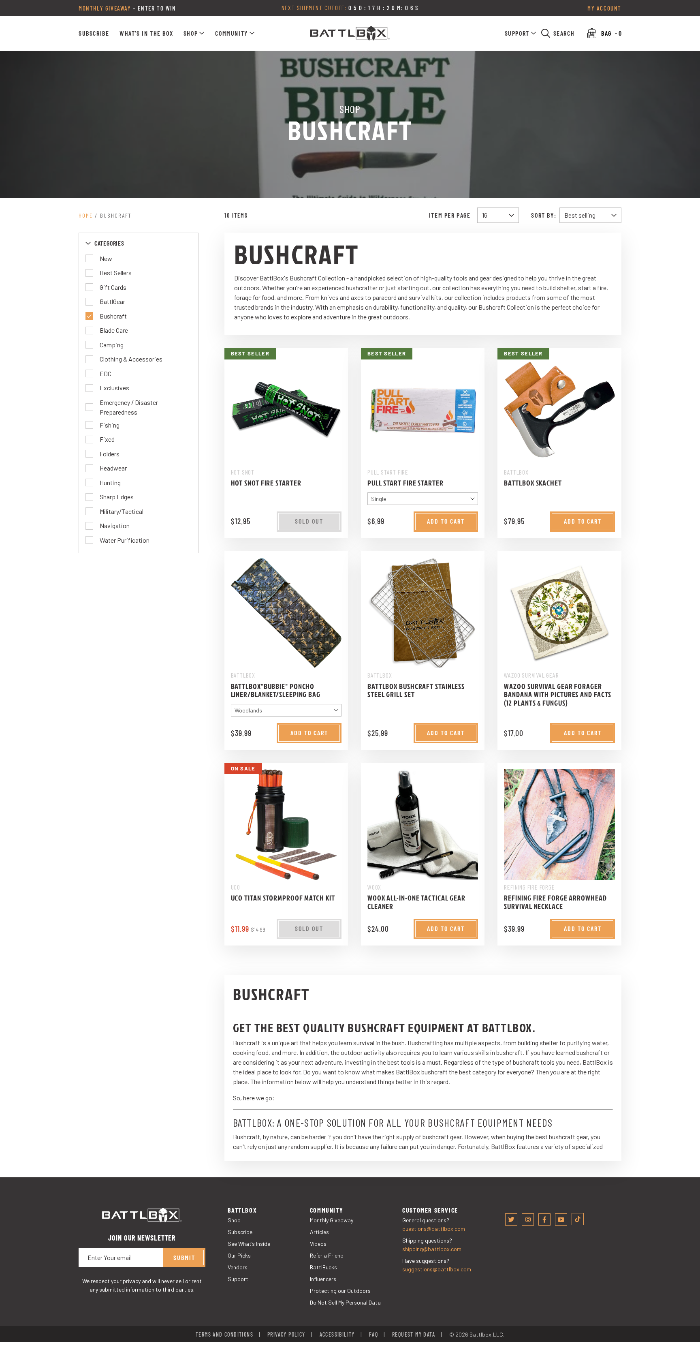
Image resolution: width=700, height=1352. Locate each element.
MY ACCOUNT (604, 8)
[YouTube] (561, 1219)
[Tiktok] (578, 1219)
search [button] (564, 33)
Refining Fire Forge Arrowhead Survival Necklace (555, 902)
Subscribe (94, 33)
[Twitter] (511, 1219)
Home (86, 215)
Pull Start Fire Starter (405, 483)
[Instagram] (528, 1219)
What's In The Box (146, 33)
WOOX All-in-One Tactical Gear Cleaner (416, 902)
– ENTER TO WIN (127, 8)
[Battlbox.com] (350, 33)
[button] (194, 33)
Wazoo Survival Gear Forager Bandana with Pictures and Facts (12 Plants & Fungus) (557, 694)
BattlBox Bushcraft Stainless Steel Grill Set (416, 690)
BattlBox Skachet (532, 483)
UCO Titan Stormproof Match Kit (283, 898)
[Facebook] (544, 1219)
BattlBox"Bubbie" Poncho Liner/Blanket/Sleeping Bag (275, 690)
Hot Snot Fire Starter (266, 483)
